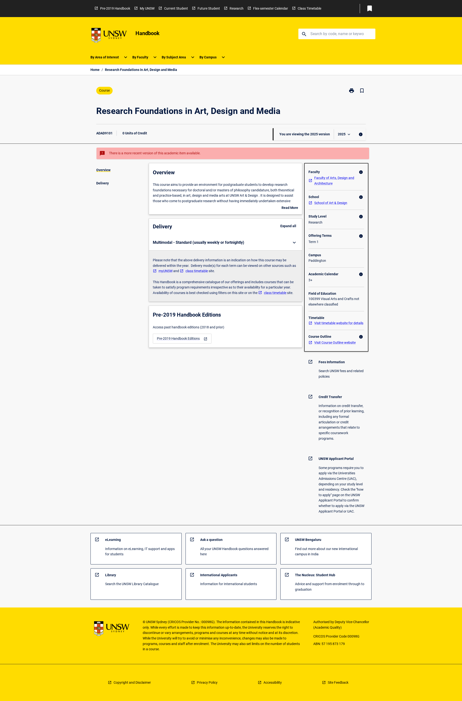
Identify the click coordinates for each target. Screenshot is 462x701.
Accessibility (272, 682)
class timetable (197, 271)
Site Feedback (338, 682)
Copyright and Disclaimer (132, 682)
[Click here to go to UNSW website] (109, 36)
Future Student (209, 8)
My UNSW (147, 8)
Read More (290, 208)
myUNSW (166, 271)
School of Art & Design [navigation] (330, 203)
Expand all (288, 226)
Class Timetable (309, 8)
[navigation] (182, 339)
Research (237, 8)
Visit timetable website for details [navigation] (338, 323)
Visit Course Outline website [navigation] (335, 342)
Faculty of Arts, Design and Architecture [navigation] (334, 180)
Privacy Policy (207, 682)
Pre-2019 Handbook (115, 8)
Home (95, 70)
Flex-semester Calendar (270, 8)
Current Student (176, 8)
